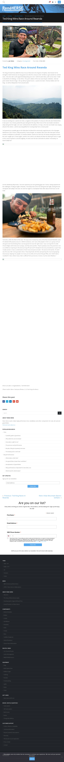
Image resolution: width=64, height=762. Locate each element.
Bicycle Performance (9, 454)
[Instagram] (55, 2)
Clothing (6, 674)
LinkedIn (10, 401)
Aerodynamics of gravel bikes (13, 464)
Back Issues (7, 712)
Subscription (7, 706)
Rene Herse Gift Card (9, 698)
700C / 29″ (6, 563)
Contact (6, 745)
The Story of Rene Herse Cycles (11, 598)
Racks (5, 687)
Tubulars (6, 573)
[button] (3, 2)
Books (5, 715)
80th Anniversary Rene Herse (11, 584)
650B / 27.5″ (7, 566)
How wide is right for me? (12, 442)
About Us (6, 595)
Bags (5, 665)
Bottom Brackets (8, 612)
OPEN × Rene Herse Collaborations (12, 587)
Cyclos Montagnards (9, 654)
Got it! (32, 758)
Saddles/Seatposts (8, 637)
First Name (11, 515)
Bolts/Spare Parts (8, 668)
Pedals (5, 631)
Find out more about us (8, 425)
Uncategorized (26, 61)
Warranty (6, 735)
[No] (62, 757)
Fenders (6, 678)
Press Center (7, 742)
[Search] (60, 413)
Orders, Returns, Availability (10, 726)
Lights (5, 684)
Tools (5, 690)
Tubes (5, 576)
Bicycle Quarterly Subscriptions (11, 732)
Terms (37, 541)
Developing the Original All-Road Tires (13, 601)
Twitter (7, 401)
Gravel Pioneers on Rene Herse (12, 604)
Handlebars (7, 621)
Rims (5, 634)
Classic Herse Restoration (10, 643)
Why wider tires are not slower (13, 439)
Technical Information (9, 729)
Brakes (5, 615)
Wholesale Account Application (11, 738)
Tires (5, 432)
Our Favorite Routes (9, 651)
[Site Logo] (13, 8)
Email (17, 401)
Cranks (5, 618)
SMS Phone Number (14, 532)
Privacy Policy (43, 541)
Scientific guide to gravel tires (13, 435)
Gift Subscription (8, 709)
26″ (4, 570)
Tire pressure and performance (14, 445)
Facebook (3, 401)
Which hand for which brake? (13, 471)
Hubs (5, 627)
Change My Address (9, 718)
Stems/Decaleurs (8, 640)
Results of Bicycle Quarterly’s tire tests (15, 448)
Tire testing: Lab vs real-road (13, 451)
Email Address (12, 523)
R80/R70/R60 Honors (9, 657)
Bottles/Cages (7, 671)
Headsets (6, 624)
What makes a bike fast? (12, 458)
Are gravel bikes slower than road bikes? (16, 461)
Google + (14, 401)
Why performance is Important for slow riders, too (18, 467)
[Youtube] (53, 2)
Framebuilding (7, 681)
